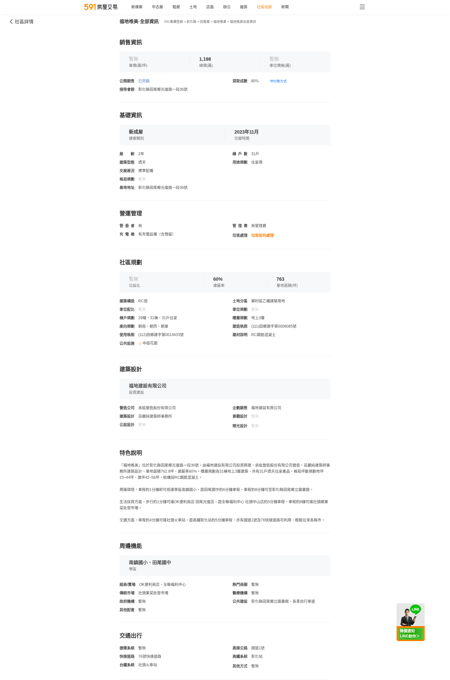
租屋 (176, 7)
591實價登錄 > (175, 21)
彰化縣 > (193, 21)
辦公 (227, 7)
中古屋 (157, 7)
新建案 (136, 7)
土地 (193, 7)
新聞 (285, 7)
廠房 (244, 7)
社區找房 (264, 7)
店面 (210, 7)
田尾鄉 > (206, 21)
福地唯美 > (221, 21)
